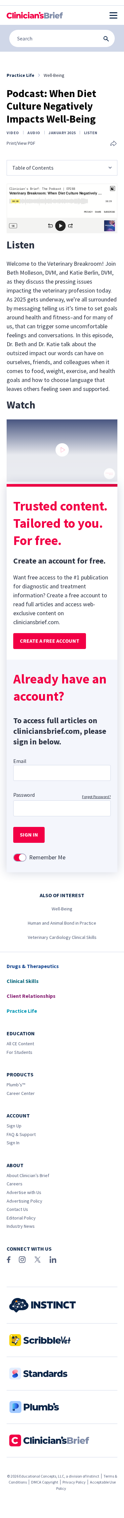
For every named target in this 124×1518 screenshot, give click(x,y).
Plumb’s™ (16, 1085)
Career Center (21, 1093)
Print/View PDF (21, 143)
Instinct (92, 1476)
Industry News (21, 1226)
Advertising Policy (24, 1201)
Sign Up (14, 1126)
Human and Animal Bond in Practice (62, 923)
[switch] (19, 857)
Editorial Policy (21, 1218)
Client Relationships (31, 996)
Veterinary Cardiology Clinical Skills (62, 937)
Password (24, 794)
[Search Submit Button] (106, 38)
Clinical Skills (23, 981)
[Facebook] (9, 1259)
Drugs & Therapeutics (33, 966)
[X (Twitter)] (37, 1260)
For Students (19, 1052)
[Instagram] (22, 1259)
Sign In (13, 1143)
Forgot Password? (96, 796)
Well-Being (62, 909)
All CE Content (20, 1044)
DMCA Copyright (44, 1482)
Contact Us (17, 1209)
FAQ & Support (21, 1134)
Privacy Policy (74, 1482)
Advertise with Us (24, 1192)
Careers (14, 1184)
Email (19, 761)
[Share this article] (113, 144)
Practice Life (22, 1010)
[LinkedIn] (53, 1259)
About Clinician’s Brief (28, 1175)
